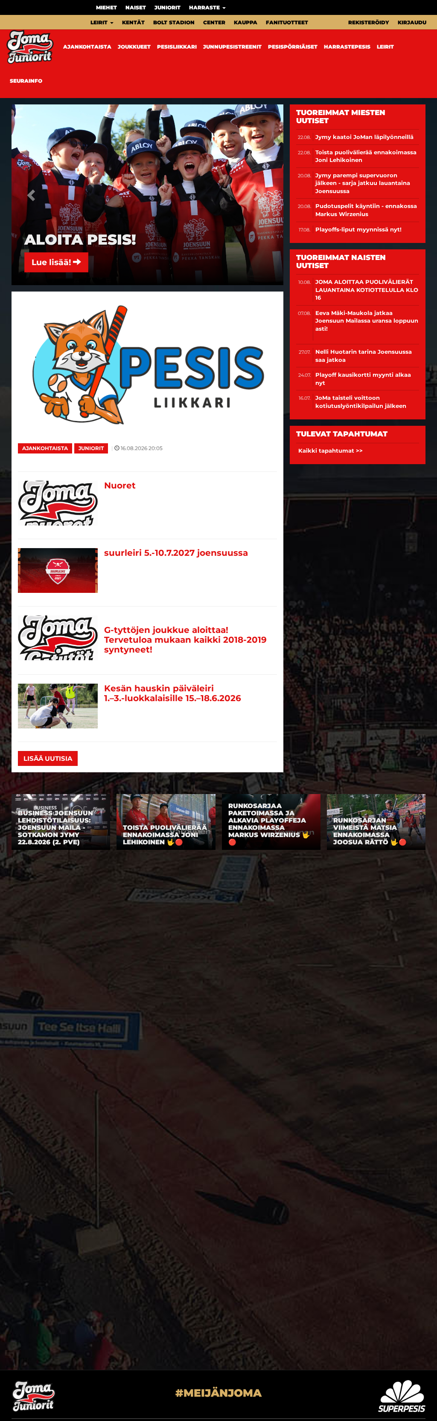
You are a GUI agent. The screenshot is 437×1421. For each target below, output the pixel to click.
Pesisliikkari (177, 46)
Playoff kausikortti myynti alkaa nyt (363, 378)
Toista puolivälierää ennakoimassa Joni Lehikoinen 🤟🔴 (165, 834)
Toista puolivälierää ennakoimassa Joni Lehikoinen (366, 156)
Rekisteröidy (368, 22)
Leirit (99, 22)
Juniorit (167, 7)
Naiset (135, 7)
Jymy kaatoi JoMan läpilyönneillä (364, 136)
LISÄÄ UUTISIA (47, 758)
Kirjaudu (412, 22)
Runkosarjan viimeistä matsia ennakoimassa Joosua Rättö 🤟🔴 (370, 831)
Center (214, 22)
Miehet (106, 7)
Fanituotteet (287, 22)
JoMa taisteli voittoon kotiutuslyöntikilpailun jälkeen (360, 401)
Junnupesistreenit (232, 46)
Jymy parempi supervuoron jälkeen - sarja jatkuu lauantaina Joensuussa (362, 183)
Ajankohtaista (87, 46)
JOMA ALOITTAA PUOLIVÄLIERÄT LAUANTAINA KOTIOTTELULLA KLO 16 (366, 289)
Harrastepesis (347, 46)
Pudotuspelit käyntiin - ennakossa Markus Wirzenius (366, 209)
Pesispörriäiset (293, 46)
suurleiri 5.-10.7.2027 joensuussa (176, 553)
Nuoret (120, 485)
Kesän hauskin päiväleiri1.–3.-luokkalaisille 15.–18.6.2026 (172, 693)
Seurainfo (26, 81)
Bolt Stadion (174, 22)
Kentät (133, 22)
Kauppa (245, 22)
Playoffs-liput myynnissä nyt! (358, 229)
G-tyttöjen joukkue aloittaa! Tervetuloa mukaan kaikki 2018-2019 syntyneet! (185, 640)
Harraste (205, 7)
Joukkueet (134, 46)
